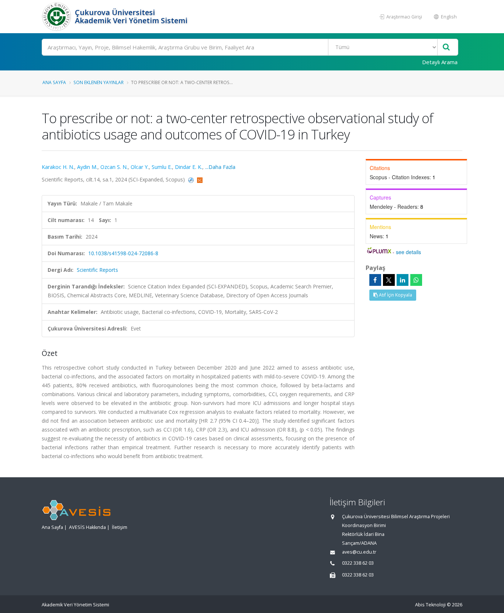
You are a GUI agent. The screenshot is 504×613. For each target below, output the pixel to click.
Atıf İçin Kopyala (395, 295)
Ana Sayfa (54, 82)
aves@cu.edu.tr (359, 552)
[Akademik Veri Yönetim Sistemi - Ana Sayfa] (57, 16)
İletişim (119, 527)
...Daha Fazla (220, 166)
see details (408, 252)
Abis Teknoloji (430, 605)
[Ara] (446, 47)
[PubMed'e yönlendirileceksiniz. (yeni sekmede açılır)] (191, 179)
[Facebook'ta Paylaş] (375, 280)
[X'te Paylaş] (389, 280)
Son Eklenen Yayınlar (98, 82)
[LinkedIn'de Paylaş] (402, 280)
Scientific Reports (97, 269)
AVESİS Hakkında (87, 527)
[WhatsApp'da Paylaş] (416, 280)
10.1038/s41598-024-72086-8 (123, 253)
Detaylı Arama (440, 62)
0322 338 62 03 (358, 563)
